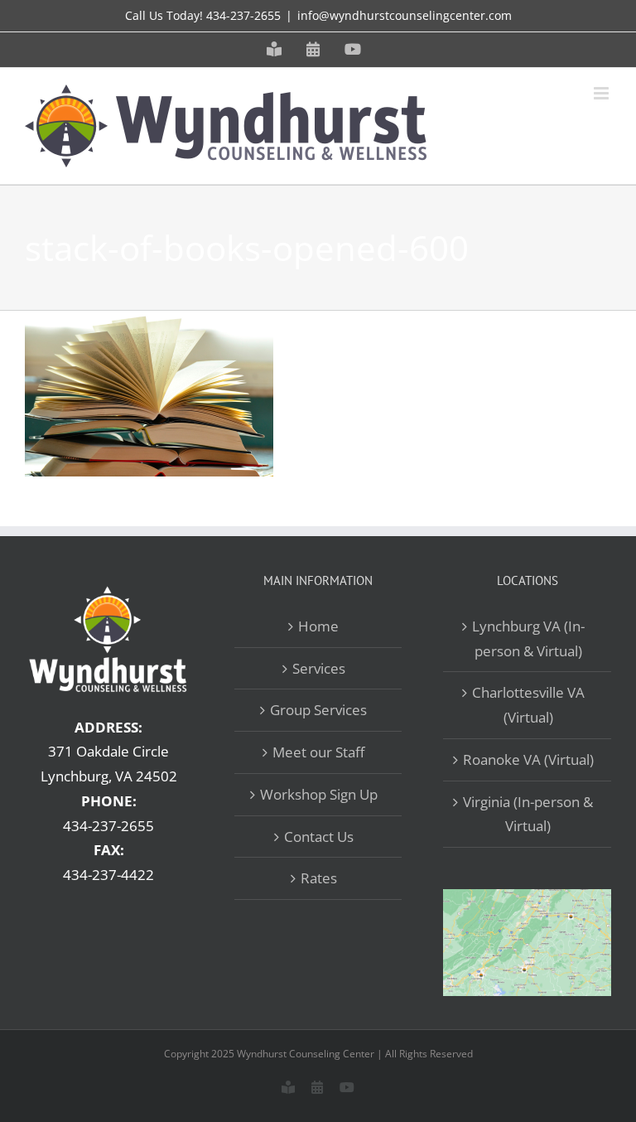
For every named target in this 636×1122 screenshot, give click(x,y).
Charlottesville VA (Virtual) (528, 705)
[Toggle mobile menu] (602, 93)
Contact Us (319, 836)
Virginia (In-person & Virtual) (528, 814)
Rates (319, 877)
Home (318, 626)
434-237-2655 (243, 15)
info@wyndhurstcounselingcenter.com (404, 15)
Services (318, 668)
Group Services (318, 709)
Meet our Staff (318, 752)
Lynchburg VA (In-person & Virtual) (528, 638)
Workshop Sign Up (319, 794)
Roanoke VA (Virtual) (528, 759)
